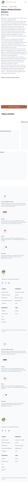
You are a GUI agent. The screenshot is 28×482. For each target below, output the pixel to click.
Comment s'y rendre (19, 292)
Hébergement (4, 6)
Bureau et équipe (19, 297)
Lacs (3, 316)
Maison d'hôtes (13, 6)
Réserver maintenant (14, 107)
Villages (3, 311)
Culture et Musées (6, 295)
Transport (4, 303)
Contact (17, 295)
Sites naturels (5, 313)
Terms (16, 313)
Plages (3, 319)
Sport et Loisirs (5, 292)
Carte (16, 303)
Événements (4, 297)
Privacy (16, 311)
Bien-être (4, 322)
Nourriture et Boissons (7, 300)
